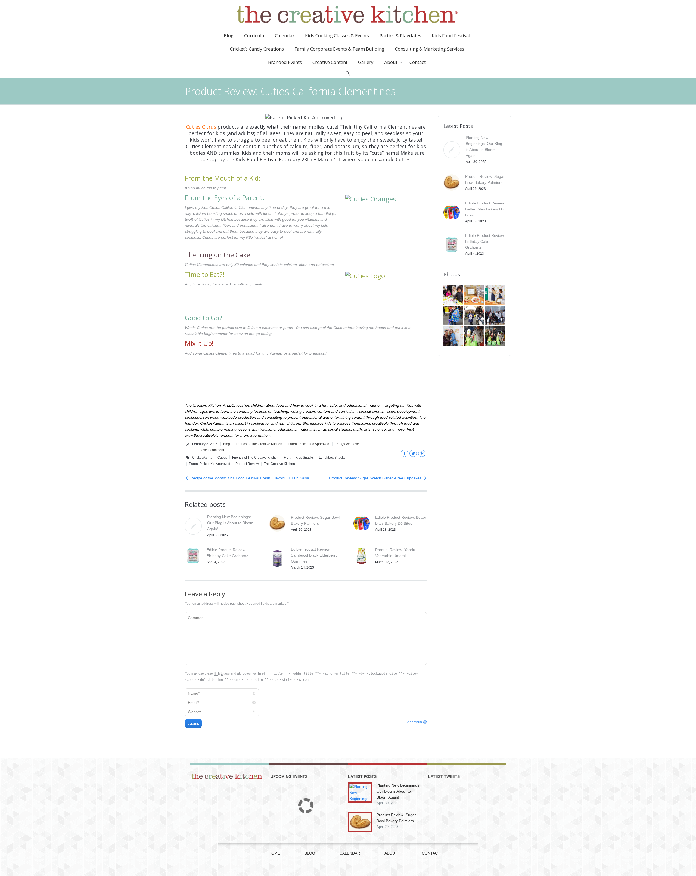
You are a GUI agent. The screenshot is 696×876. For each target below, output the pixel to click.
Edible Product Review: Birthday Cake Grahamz (485, 241)
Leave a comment (211, 450)
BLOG (309, 853)
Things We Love (347, 444)
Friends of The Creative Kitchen (259, 444)
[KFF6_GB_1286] (453, 295)
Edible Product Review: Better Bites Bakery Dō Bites (485, 209)
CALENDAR (350, 853)
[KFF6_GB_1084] (453, 336)
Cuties (222, 457)
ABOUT (390, 853)
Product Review (247, 464)
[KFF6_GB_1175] (495, 295)
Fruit (287, 457)
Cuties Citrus (201, 126)
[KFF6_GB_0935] (495, 336)
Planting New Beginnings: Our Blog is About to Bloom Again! (230, 523)
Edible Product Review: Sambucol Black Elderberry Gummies (314, 555)
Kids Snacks (305, 457)
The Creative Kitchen (279, 464)
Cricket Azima (202, 457)
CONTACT (431, 853)
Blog (226, 444)
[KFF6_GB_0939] (474, 336)
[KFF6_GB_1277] (474, 295)
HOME (274, 853)
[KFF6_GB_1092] (495, 316)
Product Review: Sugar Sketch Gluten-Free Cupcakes (375, 478)
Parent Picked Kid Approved (308, 444)
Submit (193, 723)
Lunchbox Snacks (332, 457)
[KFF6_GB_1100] (474, 316)
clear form (414, 722)
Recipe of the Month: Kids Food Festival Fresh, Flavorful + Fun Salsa (249, 478)
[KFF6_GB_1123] (453, 316)
